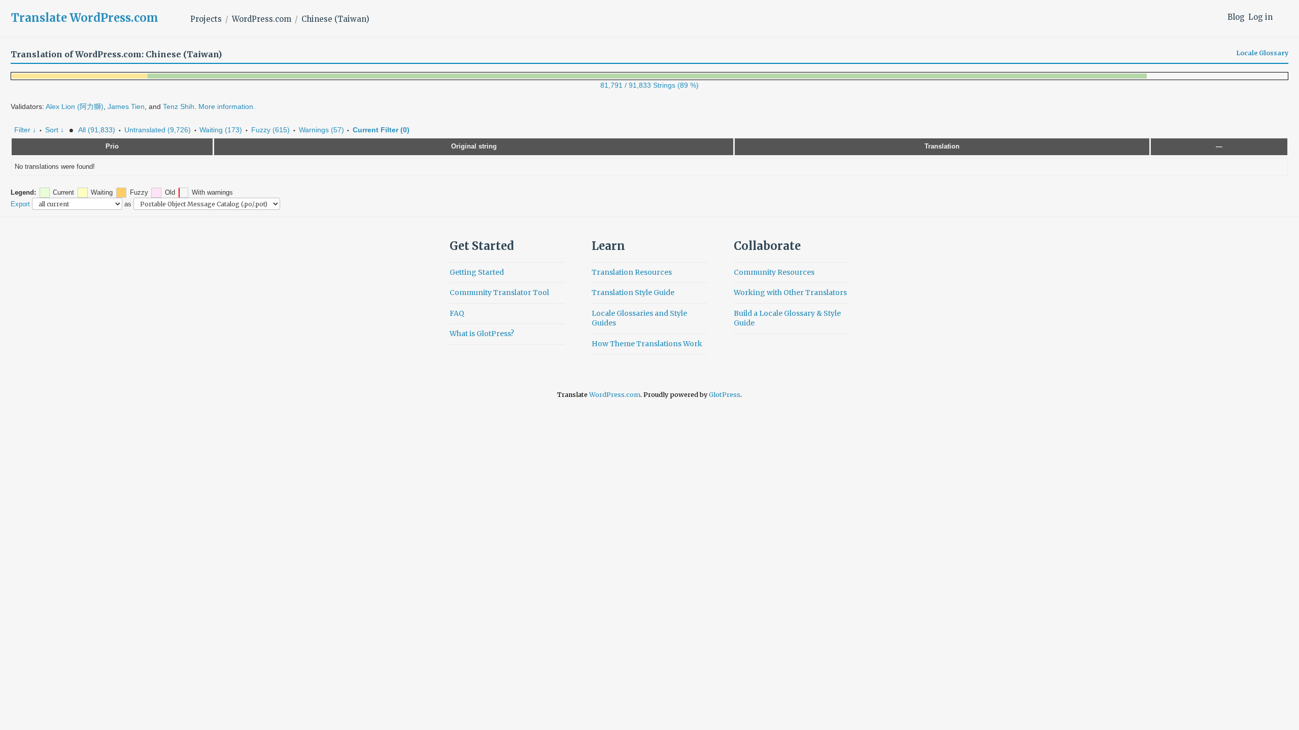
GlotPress (724, 394)
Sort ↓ (54, 130)
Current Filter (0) (381, 130)
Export (20, 204)
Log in (1260, 17)
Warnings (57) (321, 130)
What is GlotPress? (482, 333)
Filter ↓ (25, 130)
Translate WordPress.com (84, 18)
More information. (226, 106)
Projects (206, 19)
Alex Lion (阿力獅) (75, 106)
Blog (1236, 17)
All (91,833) (96, 130)
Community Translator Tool (499, 292)
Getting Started (477, 272)
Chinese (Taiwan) (335, 19)
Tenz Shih (178, 106)
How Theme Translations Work (647, 343)
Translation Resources (632, 272)
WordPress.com (261, 19)
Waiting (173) (220, 130)
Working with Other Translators (790, 292)
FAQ (457, 313)
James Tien (126, 106)
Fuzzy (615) (270, 130)
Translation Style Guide (633, 292)
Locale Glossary (1262, 53)
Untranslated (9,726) (157, 130)
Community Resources (774, 272)
